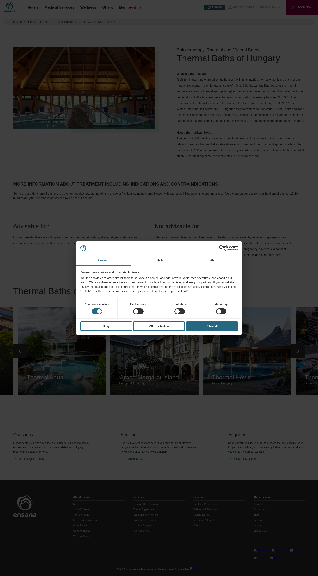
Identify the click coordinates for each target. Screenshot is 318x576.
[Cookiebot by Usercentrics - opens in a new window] (222, 248)
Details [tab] (159, 260)
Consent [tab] (103, 260)
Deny (106, 326)
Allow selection (159, 326)
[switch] (138, 311)
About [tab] (214, 260)
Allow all (212, 326)
